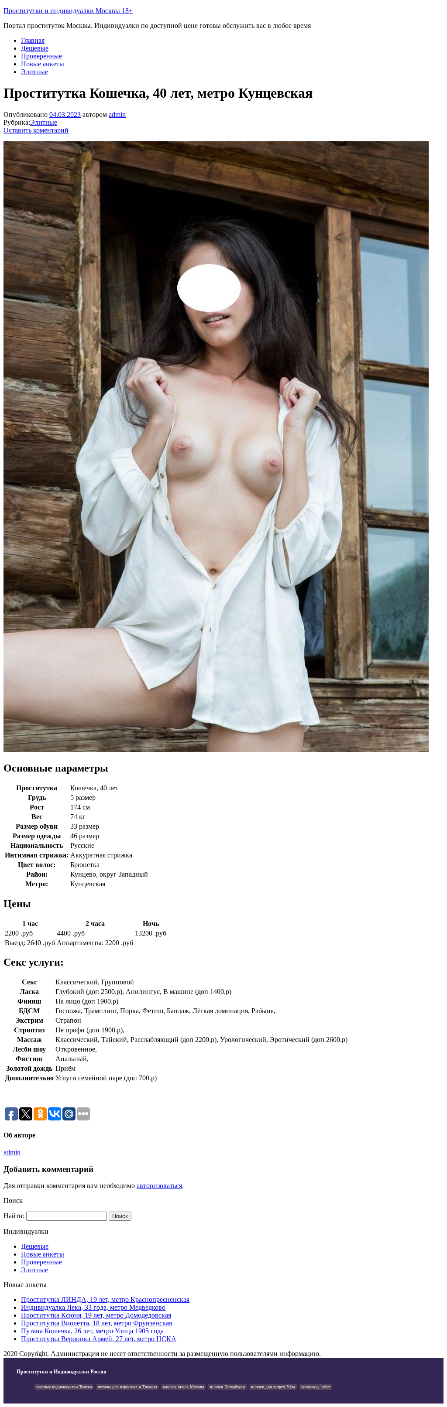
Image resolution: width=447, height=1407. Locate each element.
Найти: (13, 1215)
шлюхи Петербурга (227, 1386)
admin (117, 114)
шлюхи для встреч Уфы (273, 1386)
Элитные (34, 71)
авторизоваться (159, 1185)
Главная (33, 40)
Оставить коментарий (36, 130)
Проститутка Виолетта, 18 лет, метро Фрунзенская (96, 1323)
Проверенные (41, 56)
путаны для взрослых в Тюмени (127, 1386)
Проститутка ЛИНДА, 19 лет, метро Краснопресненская (105, 1299)
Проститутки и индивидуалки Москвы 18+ (68, 10)
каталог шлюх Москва (183, 1386)
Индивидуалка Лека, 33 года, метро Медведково (93, 1307)
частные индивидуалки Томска (64, 1386)
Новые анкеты (42, 64)
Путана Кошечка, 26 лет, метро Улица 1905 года (92, 1331)
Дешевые (34, 48)
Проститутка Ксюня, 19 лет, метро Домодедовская (96, 1315)
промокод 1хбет (315, 1386)
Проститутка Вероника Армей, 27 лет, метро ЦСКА (98, 1338)
